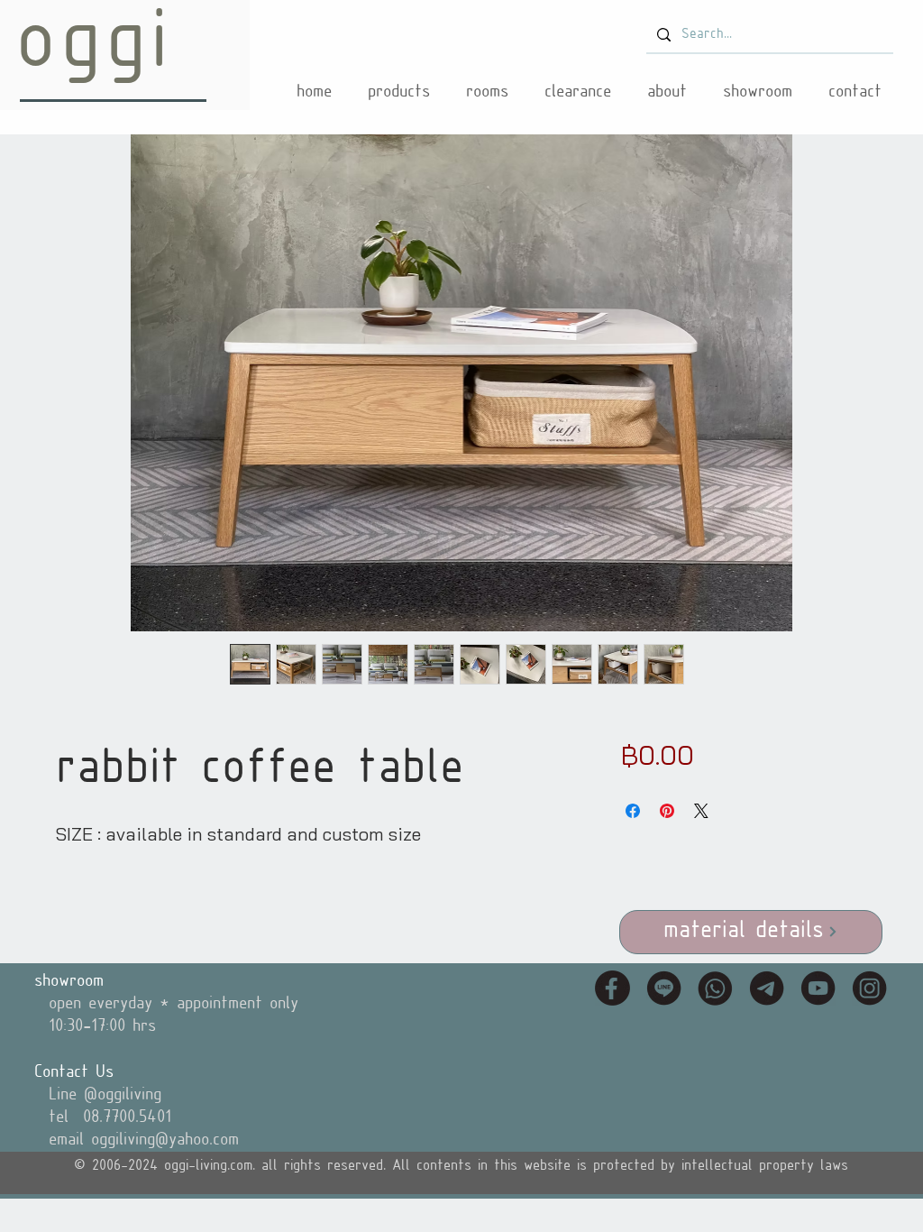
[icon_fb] (612, 988)
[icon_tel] (715, 988)
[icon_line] (663, 988)
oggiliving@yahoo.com (165, 1140)
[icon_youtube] (818, 988)
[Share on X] (701, 811)
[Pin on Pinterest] (667, 811)
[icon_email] (766, 988)
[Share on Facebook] (633, 811)
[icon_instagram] (869, 988)
